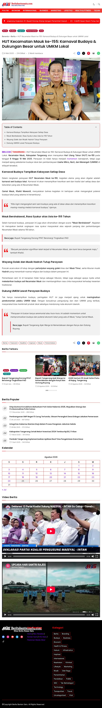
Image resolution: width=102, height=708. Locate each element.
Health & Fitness (83, 10)
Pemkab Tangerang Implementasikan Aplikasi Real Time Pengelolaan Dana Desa (46, 439)
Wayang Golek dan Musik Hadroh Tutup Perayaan (27, 139)
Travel (69, 691)
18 (23, 477)
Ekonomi (16, 10)
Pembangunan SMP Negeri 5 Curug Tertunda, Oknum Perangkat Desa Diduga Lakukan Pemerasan (53, 416)
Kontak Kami (32, 637)
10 (9, 473)
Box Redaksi (39, 634)
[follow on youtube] (12, 637)
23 (93, 477)
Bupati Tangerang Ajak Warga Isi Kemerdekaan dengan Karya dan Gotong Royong (50, 380)
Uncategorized (60, 695)
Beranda (5, 36)
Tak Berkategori (67, 683)
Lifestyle (68, 10)
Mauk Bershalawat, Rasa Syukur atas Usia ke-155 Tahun (29, 136)
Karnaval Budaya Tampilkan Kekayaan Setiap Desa (27, 132)
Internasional (30, 10)
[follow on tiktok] (3, 641)
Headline (23, 343)
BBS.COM (6, 152)
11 (23, 473)
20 (51, 477)
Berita (5, 31)
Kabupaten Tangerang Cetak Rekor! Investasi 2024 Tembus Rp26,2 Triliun (42, 431)
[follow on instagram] (8, 637)
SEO (55, 683)
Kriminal (69, 662)
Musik (56, 671)
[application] (51, 531)
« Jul (4, 490)
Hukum (56, 650)
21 (65, 477)
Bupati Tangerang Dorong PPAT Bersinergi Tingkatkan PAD (41, 238)
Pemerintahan (32, 31)
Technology (58, 687)
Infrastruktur (68, 650)
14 (65, 473)
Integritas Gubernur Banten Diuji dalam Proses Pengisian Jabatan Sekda (42, 424)
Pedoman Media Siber (36, 640)
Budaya (12, 31)
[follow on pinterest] (21, 637)
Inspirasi (21, 31)
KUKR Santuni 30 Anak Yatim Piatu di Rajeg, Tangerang (84, 379)
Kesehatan (58, 662)
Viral (41, 31)
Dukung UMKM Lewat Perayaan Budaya (23, 143)
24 (9, 481)
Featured (13, 343)
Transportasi (59, 691)
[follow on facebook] (3, 637)
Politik (5, 10)
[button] (94, 4)
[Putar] (5, 556)
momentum (72, 159)
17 (9, 477)
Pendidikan (58, 679)
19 (37, 477)
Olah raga (66, 671)
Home (29, 634)
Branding (14, 370)
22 (79, 477)
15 (79, 473)
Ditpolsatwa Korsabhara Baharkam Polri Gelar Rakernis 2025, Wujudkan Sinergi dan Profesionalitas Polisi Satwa (47, 408)
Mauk (40, 343)
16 (93, 473)
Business (44, 10)
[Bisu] (93, 556)
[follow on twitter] (17, 637)
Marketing (56, 10)
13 (51, 473)
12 (37, 473)
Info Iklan (42, 637)
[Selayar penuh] (97, 556)
